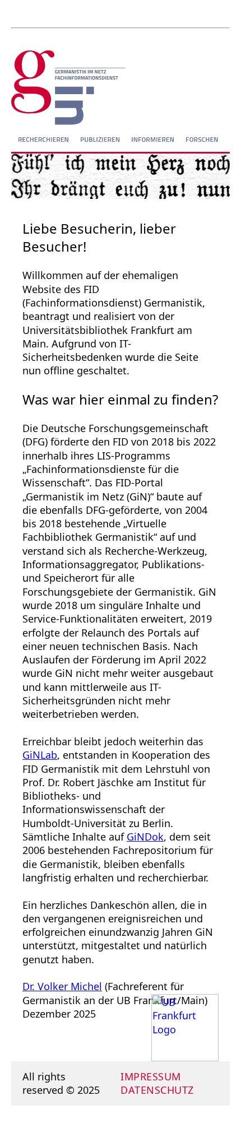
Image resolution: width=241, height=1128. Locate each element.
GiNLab (39, 755)
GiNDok (145, 836)
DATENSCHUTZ (157, 1090)
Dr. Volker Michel (62, 986)
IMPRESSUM (151, 1076)
